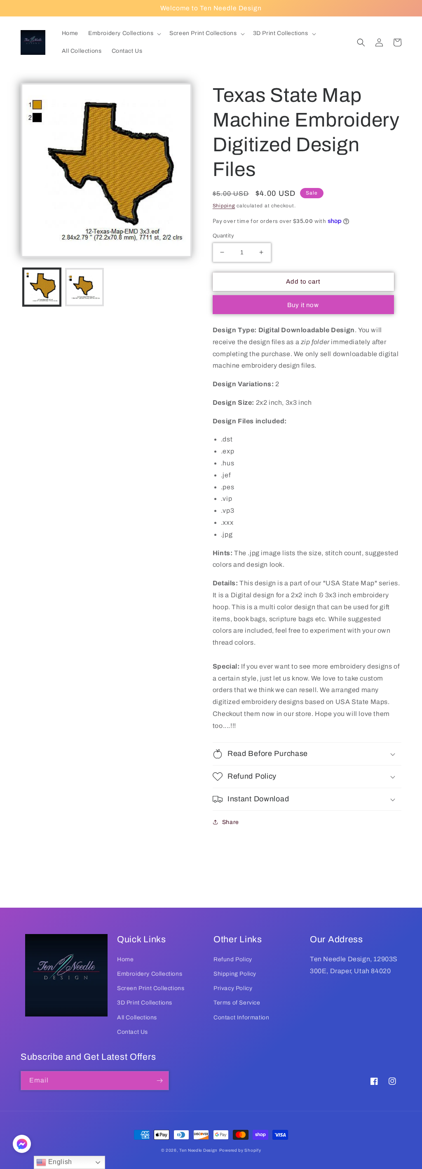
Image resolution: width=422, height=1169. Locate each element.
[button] (123, 33)
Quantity (223, 236)
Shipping (224, 206)
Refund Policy (232, 959)
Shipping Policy (234, 974)
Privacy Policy (232, 988)
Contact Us (132, 1032)
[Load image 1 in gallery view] (42, 287)
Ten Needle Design (198, 1150)
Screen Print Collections (150, 988)
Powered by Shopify (240, 1150)
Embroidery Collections (149, 974)
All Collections (137, 1017)
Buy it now (303, 305)
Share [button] (230, 822)
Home (125, 959)
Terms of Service (236, 1003)
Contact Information (241, 1017)
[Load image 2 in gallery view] (84, 287)
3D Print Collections (144, 1003)
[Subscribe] (159, 1080)
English (59, 1161)
